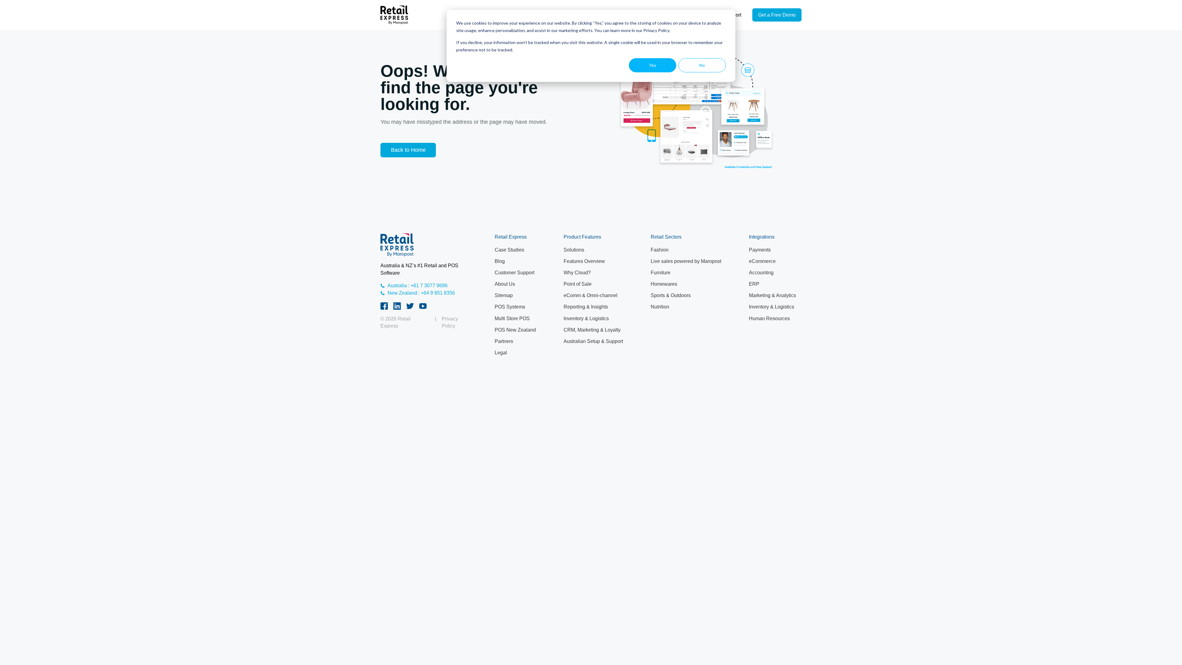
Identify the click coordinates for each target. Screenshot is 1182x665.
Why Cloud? (577, 272)
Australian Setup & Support (593, 341)
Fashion (660, 249)
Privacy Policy (450, 322)
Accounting (761, 272)
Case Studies (509, 249)
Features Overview (584, 261)
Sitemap (504, 295)
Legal (501, 352)
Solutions (574, 249)
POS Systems (510, 306)
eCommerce (762, 261)
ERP (754, 284)
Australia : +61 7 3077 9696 (418, 285)
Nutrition (660, 306)
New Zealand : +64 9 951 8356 (421, 293)
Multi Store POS (512, 318)
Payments (760, 249)
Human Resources (769, 318)
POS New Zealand (515, 329)
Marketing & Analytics (772, 295)
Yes (652, 65)
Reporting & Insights (586, 306)
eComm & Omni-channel (590, 295)
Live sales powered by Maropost (686, 261)
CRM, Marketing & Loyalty (592, 329)
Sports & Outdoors (671, 295)
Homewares (664, 284)
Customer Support (514, 272)
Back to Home (408, 150)
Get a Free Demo (777, 15)
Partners (504, 341)
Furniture (660, 272)
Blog (500, 261)
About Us (505, 284)
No (702, 65)
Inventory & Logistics (586, 318)
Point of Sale (578, 284)
